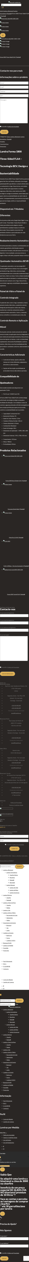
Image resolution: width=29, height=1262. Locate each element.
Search (19, 866)
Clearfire (8, 897)
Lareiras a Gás (6, 910)
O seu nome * (3, 1236)
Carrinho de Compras (8, 982)
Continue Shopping (5, 1166)
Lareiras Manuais (10, 885)
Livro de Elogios (7, 1140)
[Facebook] (0, 821)
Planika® (9, 13)
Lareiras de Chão (14, 887)
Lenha (8, 930)
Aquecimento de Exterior (9, 923)
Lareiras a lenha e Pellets (9, 913)
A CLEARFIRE (6, 966)
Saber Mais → (3, 1132)
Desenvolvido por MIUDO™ (7, 860)
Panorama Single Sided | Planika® (16, 509)
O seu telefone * (4, 1243)
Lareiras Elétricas (7, 895)
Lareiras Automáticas (11, 872)
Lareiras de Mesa (14, 890)
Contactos (6, 969)
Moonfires (12, 877)
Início (1, 11)
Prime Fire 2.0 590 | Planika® (16, 537)
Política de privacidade (8, 1135)
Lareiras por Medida (8, 945)
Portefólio (5, 948)
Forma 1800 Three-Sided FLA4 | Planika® (10, 57)
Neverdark (12, 882)
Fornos (8, 938)
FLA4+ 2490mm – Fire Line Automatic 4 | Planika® (16, 566)
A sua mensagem (4, 635)
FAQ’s (4, 964)
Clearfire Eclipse (14, 875)
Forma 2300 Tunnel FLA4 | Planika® (16, 594)
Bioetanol (8, 925)
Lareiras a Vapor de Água (9, 902)
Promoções (6, 950)
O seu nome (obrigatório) (7, 613)
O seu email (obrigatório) (7, 620)
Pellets (8, 920)
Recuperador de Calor (11, 915)
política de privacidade (13, 126)
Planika (8, 907)
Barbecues (9, 935)
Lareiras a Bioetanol (8, 11)
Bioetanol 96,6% (7, 943)
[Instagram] (1, 821)
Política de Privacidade (13, 667)
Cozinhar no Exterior (8, 933)
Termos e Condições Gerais (10, 1137)
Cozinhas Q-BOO (10, 940)
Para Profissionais (7, 961)
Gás (7, 928)
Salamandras (9, 918)
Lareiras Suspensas (14, 892)
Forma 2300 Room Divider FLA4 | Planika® (16, 480)
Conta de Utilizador (8, 979)
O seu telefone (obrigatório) (7, 627)
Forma (8, 136)
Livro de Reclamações (8, 1142)
